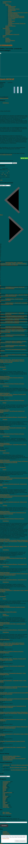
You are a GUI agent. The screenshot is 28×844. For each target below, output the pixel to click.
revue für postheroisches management (16, 17)
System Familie (11, 21)
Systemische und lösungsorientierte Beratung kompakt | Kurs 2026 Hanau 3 (12, 335)
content (4, 2)
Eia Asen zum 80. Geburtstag (9, 757)
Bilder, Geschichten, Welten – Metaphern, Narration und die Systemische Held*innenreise (14, 295)
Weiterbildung (6, 102)
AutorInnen (7, 39)
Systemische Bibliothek (10, 25)
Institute (4, 35)
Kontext (10, 11)
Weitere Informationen (5, 376)
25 (0, 311)
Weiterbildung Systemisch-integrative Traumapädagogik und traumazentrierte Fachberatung (11, 327)
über (4, 36)
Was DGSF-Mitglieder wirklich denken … (12, 756)
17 (0, 293)
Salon (4, 801)
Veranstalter (7, 32)
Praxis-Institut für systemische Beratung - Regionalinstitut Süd (13, 417)
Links (4, 793)
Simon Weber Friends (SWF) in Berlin (8, 612)
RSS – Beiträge (6, 812)
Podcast (4, 798)
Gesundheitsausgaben (7, 792)
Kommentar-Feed (6, 834)
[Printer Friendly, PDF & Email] (24, 157)
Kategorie (7, 33)
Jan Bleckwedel (6, 765)
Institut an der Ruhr (4, 98)
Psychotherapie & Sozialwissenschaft (16, 16)
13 (4, 174)
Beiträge (7, 27)
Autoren (4, 785)
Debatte (4, 790)
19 (0, 301)
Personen (5, 797)
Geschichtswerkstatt (7, 1)
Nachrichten (5, 796)
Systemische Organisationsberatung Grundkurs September (12, 607)
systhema (10, 22)
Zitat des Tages (6, 807)
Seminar (4, 369)
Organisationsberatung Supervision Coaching (18, 12)
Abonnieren (4, 825)
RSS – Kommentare (7, 813)
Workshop (5, 419)
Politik (4, 799)
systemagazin (6, 45)
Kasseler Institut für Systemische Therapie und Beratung (12, 383)
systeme (10, 19)
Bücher (7, 4)
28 (0, 333)
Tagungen (7, 29)
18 (0, 297)
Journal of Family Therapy (14, 9)
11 (2, 174)
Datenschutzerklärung (10, 40)
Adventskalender (6, 781)
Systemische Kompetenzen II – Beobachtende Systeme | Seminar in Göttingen (12, 346)
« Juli (1, 180)
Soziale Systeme (11, 18)
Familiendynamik (12, 6)
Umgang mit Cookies (5, 838)
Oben (1, 843)
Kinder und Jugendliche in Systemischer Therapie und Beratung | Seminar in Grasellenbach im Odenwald (13, 316)
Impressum (7, 41)
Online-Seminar (6, 436)
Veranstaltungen (6, 28)
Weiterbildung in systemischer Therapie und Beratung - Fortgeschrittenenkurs (12, 288)
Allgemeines (5, 782)
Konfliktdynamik (11, 10)
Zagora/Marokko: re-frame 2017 (12, 34)
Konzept (7, 38)
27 (0, 261)
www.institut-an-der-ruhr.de (6, 154)
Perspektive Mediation (13, 13)
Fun (3, 791)
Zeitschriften (8, 5)
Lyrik (4, 795)
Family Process (11, 7)
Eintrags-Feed (6, 832)
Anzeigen (5, 784)
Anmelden (5, 831)
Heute (1, 214)
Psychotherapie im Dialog (13, 15)
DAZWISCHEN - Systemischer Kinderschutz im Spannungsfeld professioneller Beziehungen (13, 319)
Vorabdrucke (5, 804)
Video (4, 803)
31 (0, 339)
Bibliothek (5, 787)
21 (6, 175)
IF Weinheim (3, 367)
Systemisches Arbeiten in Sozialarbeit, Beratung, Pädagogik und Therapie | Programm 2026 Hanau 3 (13, 342)
